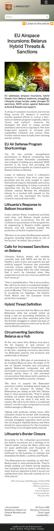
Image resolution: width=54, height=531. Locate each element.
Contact (40, 529)
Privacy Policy (30, 529)
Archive (20, 529)
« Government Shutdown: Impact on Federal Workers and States (15, 511)
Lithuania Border (42, 493)
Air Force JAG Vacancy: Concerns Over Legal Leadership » (39, 511)
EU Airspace (44, 488)
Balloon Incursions (41, 483)
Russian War (44, 496)
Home (12, 529)
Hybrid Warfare (42, 491)
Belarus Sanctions (41, 486)
